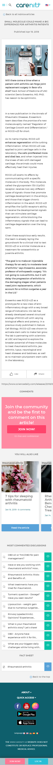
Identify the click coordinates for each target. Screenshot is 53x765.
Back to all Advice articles (19, 14)
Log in (38, 761)
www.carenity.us (18, 742)
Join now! (26, 429)
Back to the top (41, 676)
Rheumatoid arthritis (20, 666)
